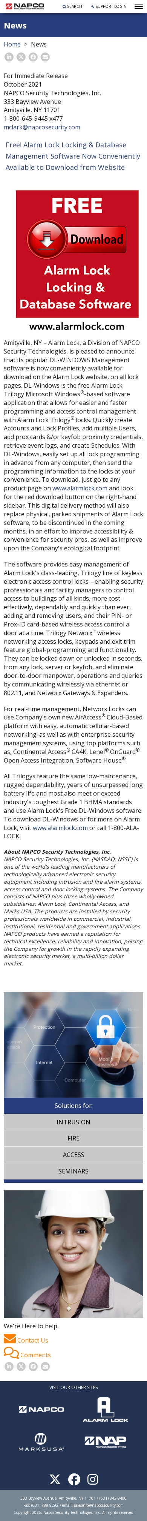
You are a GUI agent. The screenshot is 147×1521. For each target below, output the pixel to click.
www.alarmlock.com (79, 488)
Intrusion (73, 1122)
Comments (35, 1355)
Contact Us (32, 1340)
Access (73, 1155)
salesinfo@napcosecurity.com (99, 1505)
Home (12, 44)
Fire (73, 1138)
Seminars (73, 1171)
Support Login (110, 6)
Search (74, 6)
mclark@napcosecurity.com (42, 127)
